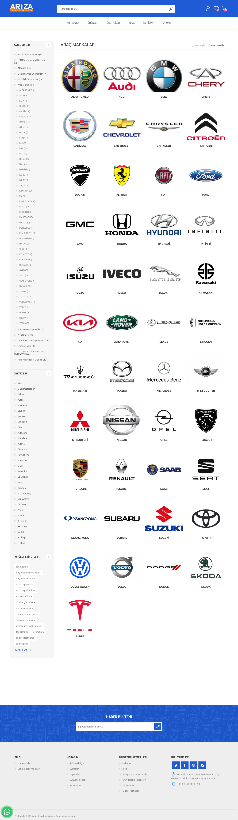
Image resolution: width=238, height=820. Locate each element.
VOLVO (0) (24, 307)
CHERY (205, 96)
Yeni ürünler (128, 785)
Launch (21, 410)
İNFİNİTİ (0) (24, 169)
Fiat (164, 194)
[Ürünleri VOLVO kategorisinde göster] (122, 567)
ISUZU (80, 292)
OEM (20, 427)
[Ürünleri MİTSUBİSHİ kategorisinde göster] (80, 420)
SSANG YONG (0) (27, 281)
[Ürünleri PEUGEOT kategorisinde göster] (206, 420)
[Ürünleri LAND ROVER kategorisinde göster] (122, 322)
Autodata (22, 438)
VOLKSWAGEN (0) (27, 302)
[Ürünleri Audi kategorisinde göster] (122, 77)
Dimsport (22, 421)
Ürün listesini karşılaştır (134, 780)
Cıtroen (206, 145)
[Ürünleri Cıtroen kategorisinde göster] (206, 126)
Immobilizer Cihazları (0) (30, 79)
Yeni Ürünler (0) (25, 335)
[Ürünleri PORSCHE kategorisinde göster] (80, 469)
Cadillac (80, 145)
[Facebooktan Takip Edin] (185, 765)
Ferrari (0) (23, 138)
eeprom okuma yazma (27, 614)
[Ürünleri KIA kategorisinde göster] (80, 322)
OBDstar (22, 504)
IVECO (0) (24, 180)
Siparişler (75, 774)
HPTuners (22, 526)
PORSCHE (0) (25, 259)
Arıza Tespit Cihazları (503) (31, 54)
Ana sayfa (200, 45)
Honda (122, 244)
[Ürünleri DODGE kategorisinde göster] (164, 567)
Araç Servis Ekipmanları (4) (31, 329)
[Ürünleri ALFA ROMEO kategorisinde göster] (80, 77)
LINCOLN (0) (25, 212)
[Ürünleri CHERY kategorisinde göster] (206, 77)
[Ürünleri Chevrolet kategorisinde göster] (122, 126)
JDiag (21, 532)
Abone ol (157, 726)
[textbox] (112, 9)
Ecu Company (24, 493)
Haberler (126, 763)
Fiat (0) (22, 143)
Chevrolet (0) (25, 117)
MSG (20, 466)
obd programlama (25, 638)
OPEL (163, 440)
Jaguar (163, 292)
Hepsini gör (21, 650)
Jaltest (21, 394)
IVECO (122, 292)
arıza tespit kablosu (26, 590)
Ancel (20, 510)
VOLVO (121, 586)
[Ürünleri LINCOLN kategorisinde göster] (206, 322)
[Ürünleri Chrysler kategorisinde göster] (164, 126)
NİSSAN (122, 440)
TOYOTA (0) (25, 297)
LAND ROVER (121, 341)
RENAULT (122, 489)
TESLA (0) (24, 323)
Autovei (21, 444)
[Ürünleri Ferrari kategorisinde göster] (122, 175)
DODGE (164, 586)
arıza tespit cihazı (24, 584)
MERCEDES (164, 390)
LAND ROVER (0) (27, 201)
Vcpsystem (23, 499)
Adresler (74, 769)
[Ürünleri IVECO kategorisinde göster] (122, 273)
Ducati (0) (24, 132)
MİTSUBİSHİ (80, 440)
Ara (171, 9)
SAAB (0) (23, 270)
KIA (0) (22, 196)
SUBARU (122, 537)
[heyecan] (176, 765)
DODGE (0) (24, 312)
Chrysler (164, 145)
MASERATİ (80, 390)
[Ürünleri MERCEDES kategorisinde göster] (164, 371)
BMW (164, 96)
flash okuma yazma (25, 620)
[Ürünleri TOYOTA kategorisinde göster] (206, 518)
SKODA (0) (24, 318)
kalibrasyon (38, 632)
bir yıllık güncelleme (25, 602)
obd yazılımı (22, 643)
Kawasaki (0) (25, 191)
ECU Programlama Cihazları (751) (29, 61)
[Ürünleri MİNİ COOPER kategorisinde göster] (206, 371)
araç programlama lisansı (28, 572)
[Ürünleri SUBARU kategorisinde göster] (122, 518)
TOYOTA (206, 537)
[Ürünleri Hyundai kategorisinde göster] (164, 224)
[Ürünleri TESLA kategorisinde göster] (80, 616)
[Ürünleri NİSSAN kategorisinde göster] (122, 420)
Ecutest (21, 543)
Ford (206, 194)
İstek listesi (76, 785)
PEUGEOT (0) (25, 254)
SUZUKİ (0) (24, 291)
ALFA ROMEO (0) (27, 90)
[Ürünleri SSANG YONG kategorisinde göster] (80, 518)
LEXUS (164, 341)
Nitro (20, 383)
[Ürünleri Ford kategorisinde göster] (206, 175)
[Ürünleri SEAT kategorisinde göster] (206, 469)
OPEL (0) (23, 249)
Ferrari (121, 194)
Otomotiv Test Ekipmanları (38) (33, 340)
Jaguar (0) (24, 185)
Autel (20, 399)
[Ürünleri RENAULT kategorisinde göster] (122, 469)
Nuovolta (22, 471)
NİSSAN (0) (24, 244)
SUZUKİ (164, 537)
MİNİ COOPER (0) (27, 233)
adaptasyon (22, 566)
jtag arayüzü (22, 632)
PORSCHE (80, 489)
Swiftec (21, 416)
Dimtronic (22, 449)
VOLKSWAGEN (80, 586)
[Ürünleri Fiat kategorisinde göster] (164, 175)
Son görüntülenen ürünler (135, 774)
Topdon (22, 488)
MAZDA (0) (24, 222)
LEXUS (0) (24, 206)
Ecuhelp (22, 537)
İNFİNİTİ (206, 244)
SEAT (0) (23, 275)
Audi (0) (23, 95)
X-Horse (22, 521)
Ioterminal (23, 460)
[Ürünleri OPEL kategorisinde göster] (164, 420)
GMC (80, 244)
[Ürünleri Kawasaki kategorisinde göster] (206, 273)
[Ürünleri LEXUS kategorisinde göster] (164, 322)
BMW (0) (23, 101)
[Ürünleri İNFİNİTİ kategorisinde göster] (206, 224)
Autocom (22, 433)
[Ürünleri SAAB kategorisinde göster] (164, 469)
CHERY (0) (24, 106)
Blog (124, 769)
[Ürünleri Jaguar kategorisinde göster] (164, 273)
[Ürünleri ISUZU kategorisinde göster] (80, 273)
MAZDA (122, 390)
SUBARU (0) (25, 286)
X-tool (21, 515)
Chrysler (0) (24, 122)
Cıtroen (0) (24, 127)
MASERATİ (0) (26, 217)
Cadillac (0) (24, 111)
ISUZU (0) (23, 175)
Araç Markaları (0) (26, 84)
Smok (21, 482)
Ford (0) (23, 148)
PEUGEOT (205, 440)
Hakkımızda (24, 763)
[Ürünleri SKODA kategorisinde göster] (206, 567)
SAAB (164, 489)
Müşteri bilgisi (77, 763)
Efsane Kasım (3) (26, 346)
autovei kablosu (24, 596)
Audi (122, 96)
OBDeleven (23, 477)
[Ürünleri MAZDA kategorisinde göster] (122, 371)
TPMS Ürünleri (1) (26, 68)
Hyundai (164, 244)
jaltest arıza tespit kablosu (29, 626)
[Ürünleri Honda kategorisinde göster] (122, 224)
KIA (80, 341)
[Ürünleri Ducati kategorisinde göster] (80, 175)
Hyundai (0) (24, 164)
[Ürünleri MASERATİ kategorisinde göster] (80, 371)
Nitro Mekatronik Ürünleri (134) (33, 359)
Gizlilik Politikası (130, 791)
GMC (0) (23, 153)
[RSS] (202, 765)
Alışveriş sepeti (224, 8)
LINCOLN (206, 341)
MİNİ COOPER (206, 390)
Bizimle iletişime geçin (29, 769)
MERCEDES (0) (26, 228)
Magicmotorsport (26, 389)
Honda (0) (24, 159)
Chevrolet (122, 145)
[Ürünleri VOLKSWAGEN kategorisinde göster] (80, 567)
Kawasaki (206, 292)
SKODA (206, 586)
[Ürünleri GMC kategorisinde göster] (80, 224)
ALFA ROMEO (80, 96)
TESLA (80, 636)
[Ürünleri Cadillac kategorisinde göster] (80, 126)
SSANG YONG (80, 537)
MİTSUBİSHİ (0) (26, 238)
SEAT (205, 489)
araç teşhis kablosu (25, 578)
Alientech (22, 405)
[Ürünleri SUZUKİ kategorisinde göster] (164, 518)
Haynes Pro (23, 455)
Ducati (80, 194)
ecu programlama (24, 608)
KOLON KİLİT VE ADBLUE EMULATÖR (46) (28, 353)
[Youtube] (193, 765)
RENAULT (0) (25, 265)
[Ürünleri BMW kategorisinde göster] (164, 77)
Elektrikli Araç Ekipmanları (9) (32, 73)
